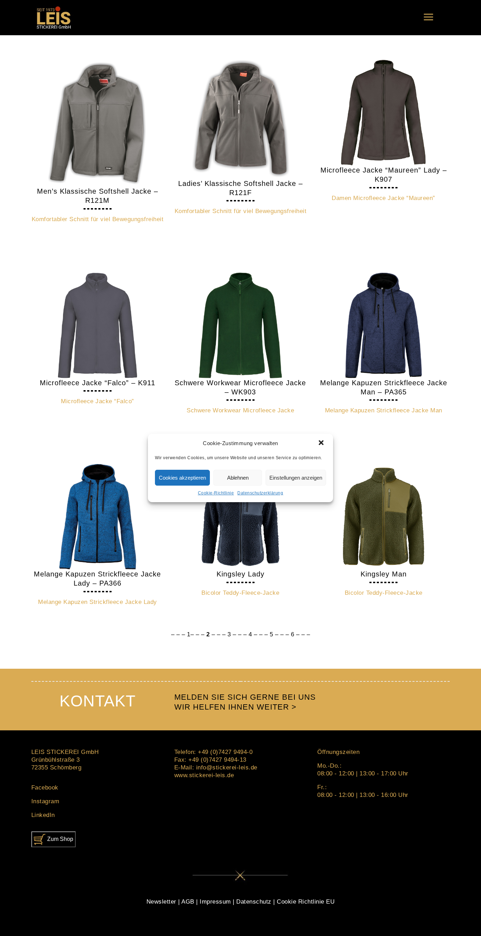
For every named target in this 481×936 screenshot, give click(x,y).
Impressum (215, 901)
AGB (187, 901)
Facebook (44, 787)
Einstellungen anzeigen (295, 478)
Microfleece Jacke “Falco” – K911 (97, 383)
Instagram (45, 801)
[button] (322, 443)
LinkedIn (43, 815)
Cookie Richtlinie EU (306, 901)
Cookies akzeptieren (182, 478)
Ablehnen (238, 478)
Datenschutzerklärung (260, 493)
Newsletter (161, 901)
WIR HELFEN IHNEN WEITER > (235, 707)
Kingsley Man (384, 574)
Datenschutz (253, 901)
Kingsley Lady (240, 574)
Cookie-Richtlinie (216, 493)
